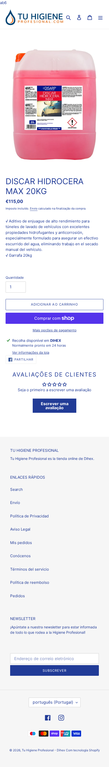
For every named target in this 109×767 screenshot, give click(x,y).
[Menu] (100, 17)
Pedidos (17, 595)
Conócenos (20, 555)
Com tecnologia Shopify (83, 750)
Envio (34, 208)
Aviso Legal (20, 529)
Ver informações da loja (30, 352)
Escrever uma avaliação (54, 405)
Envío (15, 502)
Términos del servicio (29, 569)
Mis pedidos (21, 542)
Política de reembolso (29, 582)
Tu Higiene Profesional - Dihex (43, 750)
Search (16, 489)
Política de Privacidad (29, 516)
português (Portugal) (53, 702)
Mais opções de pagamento (55, 330)
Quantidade (15, 277)
